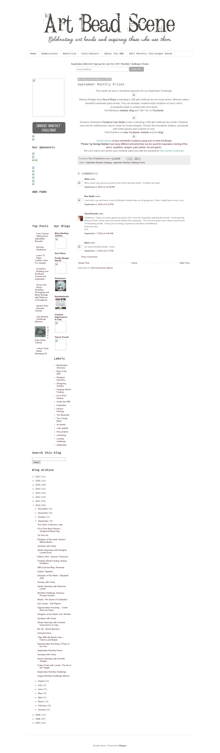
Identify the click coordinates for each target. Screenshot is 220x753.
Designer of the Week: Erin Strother (54, 614)
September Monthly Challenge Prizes (129, 163)
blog (131, 110)
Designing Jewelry (61, 384)
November (43, 513)
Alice (86, 179)
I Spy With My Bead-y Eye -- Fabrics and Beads (50, 638)
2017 (38, 476)
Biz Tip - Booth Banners (48, 629)
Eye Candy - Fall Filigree (49, 603)
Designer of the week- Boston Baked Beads (51, 540)
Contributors (90, 53)
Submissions (49, 53)
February (42, 705)
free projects (62, 431)
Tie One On (42, 535)
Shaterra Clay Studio (114, 122)
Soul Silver (60, 253)
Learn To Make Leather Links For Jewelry (41, 259)
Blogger (122, 745)
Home (33, 53)
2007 (38, 723)
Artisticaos (60, 278)
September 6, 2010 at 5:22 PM (98, 204)
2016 (38, 480)
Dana (87, 242)
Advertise (69, 53)
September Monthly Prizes (49, 650)
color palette (62, 428)
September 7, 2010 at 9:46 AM (98, 233)
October (42, 517)
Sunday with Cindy (46, 582)
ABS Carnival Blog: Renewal (50, 567)
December (43, 508)
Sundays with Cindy (46, 546)
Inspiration (61, 405)
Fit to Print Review (61, 396)
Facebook (158, 110)
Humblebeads (62, 296)
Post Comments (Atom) (102, 268)
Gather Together (45, 571)
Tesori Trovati (62, 337)
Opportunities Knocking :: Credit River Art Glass (52, 608)
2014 (38, 489)
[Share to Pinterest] (139, 158)
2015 (38, 485)
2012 (38, 497)
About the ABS (114, 53)
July (40, 685)
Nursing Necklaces (41, 248)
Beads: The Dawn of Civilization (52, 599)
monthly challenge (61, 440)
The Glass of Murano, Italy (50, 524)
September (43, 521)
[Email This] (127, 158)
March (41, 701)
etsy (125, 132)
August (41, 681)
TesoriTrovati (91, 213)
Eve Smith (89, 196)
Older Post (184, 263)
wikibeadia (61, 445)
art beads (61, 424)
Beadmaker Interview (62, 366)
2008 (38, 719)
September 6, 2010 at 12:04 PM (99, 187)
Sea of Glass (109, 99)
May (40, 693)
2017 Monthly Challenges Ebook (150, 53)
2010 (38, 505)
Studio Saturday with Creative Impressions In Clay (51, 623)
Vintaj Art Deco (44, 633)
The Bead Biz (63, 415)
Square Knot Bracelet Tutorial (41, 308)
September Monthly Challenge (99, 163)
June (40, 689)
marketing (61, 435)
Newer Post (83, 263)
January (42, 709)
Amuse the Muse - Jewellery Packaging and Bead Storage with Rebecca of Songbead (42, 292)
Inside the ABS (63, 401)
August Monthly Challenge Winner (53, 676)
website (124, 110)
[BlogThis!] (130, 158)
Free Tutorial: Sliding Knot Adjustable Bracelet (42, 237)
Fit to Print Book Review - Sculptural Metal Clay (49, 529)
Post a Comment (89, 257)
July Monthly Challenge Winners (41, 319)
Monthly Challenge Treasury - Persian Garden (51, 594)
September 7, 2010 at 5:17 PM (98, 251)
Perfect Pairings (60, 410)
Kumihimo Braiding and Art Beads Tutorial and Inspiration (41, 274)
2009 (38, 715)
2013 (38, 493)
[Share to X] (133, 158)
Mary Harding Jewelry (61, 234)
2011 (38, 501)
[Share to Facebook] (136, 158)
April (40, 697)
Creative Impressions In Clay (61, 317)
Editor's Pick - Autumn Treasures (52, 556)
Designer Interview (61, 378)
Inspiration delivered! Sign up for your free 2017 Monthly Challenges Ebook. (110, 64)
